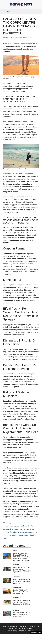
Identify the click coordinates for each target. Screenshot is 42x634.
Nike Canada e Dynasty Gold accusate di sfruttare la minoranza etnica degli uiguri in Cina (20, 535)
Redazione (30, 631)
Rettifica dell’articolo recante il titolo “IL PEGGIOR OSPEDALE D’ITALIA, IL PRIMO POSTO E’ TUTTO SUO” (21, 556)
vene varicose (30, 411)
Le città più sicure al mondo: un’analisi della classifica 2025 (21, 592)
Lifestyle (9, 523)
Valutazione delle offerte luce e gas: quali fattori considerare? (21, 581)
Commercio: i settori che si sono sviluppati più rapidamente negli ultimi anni (21, 603)
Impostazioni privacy (36, 632)
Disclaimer (22, 631)
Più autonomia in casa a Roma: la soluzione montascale (21, 614)
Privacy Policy (12, 631)
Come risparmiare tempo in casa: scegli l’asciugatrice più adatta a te (22, 570)
